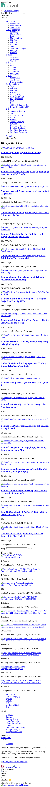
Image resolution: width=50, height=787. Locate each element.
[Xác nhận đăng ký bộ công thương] (14, 762)
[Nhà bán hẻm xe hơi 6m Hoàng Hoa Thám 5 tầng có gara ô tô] (24, 186)
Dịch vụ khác (15, 78)
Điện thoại (14, 32)
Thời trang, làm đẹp (17, 111)
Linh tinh (13, 120)
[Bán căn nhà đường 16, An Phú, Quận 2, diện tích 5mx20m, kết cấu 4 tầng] (25, 316)
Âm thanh (14, 44)
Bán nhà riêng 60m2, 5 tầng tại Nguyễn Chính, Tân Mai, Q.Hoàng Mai (23, 448)
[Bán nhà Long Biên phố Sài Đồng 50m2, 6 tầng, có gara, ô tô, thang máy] (25, 486)
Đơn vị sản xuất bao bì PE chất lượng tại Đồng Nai (19, 571)
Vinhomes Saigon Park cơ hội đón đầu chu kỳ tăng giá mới (22, 627)
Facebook (9, 744)
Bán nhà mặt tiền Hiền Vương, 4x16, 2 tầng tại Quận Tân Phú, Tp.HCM (23, 299)
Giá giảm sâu (15, 23)
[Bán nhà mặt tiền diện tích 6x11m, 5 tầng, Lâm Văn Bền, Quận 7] (25, 400)
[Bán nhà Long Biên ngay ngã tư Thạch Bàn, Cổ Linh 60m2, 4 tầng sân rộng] (25, 464)
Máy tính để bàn (16, 38)
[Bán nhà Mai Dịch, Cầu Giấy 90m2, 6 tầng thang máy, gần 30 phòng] (25, 337)
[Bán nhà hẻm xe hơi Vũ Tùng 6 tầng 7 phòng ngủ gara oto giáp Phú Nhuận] (25, 167)
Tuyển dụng (14, 59)
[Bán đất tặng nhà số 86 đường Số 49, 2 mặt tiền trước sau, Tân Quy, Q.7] (25, 507)
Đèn (11, 103)
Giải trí (12, 117)
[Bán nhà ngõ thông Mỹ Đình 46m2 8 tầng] (17, 148)
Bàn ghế (13, 92)
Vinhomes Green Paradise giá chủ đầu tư (16, 585)
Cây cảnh (13, 124)
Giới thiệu (9, 715)
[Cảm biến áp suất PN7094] (11, 555)
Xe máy (13, 67)
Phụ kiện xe (14, 74)
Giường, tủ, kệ (15, 94)
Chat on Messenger (21, 785)
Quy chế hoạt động (13, 721)
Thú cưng (13, 113)
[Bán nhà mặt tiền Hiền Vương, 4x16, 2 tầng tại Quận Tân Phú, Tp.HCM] (25, 294)
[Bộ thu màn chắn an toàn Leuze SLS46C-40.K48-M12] (22, 681)
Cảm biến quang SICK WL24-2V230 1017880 (18, 599)
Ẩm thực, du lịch (16, 115)
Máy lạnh (13, 90)
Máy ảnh (13, 40)
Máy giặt (13, 88)
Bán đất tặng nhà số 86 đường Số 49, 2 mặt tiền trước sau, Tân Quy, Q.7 (24, 513)
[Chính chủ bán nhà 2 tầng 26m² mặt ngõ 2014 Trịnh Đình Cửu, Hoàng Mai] (25, 251)
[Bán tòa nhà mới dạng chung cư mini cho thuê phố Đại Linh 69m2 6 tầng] (25, 273)
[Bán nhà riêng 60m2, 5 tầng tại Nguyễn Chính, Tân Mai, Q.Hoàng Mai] (25, 443)
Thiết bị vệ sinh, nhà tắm (19, 105)
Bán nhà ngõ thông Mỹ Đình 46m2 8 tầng (21, 152)
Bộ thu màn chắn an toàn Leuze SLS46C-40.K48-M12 (21, 683)
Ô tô (11, 65)
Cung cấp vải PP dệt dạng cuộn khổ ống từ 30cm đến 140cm (23, 613)
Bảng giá (9, 717)
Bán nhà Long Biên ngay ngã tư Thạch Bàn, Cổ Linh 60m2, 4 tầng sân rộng (24, 470)
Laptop (12, 36)
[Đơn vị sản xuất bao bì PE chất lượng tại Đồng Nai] (20, 569)
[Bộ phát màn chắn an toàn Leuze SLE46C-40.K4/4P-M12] (23, 639)
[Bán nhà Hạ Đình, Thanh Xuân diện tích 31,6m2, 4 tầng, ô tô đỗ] (25, 421)
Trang (3, 549)
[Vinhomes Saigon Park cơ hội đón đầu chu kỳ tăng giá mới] (23, 625)
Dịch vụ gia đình (16, 82)
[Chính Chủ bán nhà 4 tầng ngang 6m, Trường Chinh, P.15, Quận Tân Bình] (25, 359)
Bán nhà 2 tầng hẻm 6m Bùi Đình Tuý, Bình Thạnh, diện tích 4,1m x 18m (22, 235)
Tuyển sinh (14, 57)
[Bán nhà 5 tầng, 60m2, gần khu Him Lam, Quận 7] (20, 378)
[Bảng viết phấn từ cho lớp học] (13, 667)
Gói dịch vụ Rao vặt (11, 11)
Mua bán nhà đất (16, 25)
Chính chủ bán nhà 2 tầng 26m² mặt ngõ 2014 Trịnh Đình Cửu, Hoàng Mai (23, 256)
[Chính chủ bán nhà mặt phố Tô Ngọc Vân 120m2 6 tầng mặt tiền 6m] (25, 208)
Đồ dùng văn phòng (17, 128)
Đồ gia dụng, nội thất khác (20, 107)
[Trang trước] (2, 551)
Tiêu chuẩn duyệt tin (13, 723)
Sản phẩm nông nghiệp (18, 132)
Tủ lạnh (13, 86)
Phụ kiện (13, 51)
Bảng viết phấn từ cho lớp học (12, 669)
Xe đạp (13, 69)
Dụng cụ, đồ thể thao (18, 126)
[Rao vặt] (9, 8)
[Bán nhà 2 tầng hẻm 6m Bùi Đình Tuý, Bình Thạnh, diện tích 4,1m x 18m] (25, 230)
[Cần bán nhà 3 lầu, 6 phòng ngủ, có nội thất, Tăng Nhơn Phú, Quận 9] (25, 529)
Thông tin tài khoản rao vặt (15, 727)
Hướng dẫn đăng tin (13, 730)
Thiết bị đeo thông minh (19, 48)
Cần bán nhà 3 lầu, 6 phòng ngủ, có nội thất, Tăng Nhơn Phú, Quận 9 (22, 534)
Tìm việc (13, 61)
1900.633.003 (6, 738)
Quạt (12, 101)
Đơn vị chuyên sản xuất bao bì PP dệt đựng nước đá (20, 655)
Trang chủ (9, 136)
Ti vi (12, 46)
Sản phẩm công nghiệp (18, 130)
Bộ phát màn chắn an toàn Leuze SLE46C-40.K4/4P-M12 (22, 641)
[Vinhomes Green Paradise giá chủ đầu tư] (17, 583)
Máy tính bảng (15, 34)
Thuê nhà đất (15, 28)
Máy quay (14, 42)
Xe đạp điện (14, 71)
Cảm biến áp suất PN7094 (10, 557)
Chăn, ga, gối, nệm (17, 97)
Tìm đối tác (14, 80)
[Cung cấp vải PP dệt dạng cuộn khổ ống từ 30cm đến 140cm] (24, 611)
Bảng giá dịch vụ (12, 719)
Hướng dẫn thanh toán (14, 732)
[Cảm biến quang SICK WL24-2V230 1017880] (19, 597)
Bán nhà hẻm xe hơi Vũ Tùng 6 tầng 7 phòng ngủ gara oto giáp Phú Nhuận (25, 172)
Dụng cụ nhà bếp (16, 99)
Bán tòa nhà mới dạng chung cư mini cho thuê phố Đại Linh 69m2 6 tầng (23, 278)
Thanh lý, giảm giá (17, 122)
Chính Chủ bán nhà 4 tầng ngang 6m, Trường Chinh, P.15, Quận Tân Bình (23, 364)
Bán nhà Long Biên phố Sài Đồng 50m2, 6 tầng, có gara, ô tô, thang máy (24, 491)
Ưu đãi (8, 725)
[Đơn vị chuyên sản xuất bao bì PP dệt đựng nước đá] (21, 653)
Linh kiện (13, 53)
